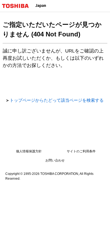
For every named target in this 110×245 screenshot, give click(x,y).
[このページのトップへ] (100, 237)
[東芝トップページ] (17, 6)
